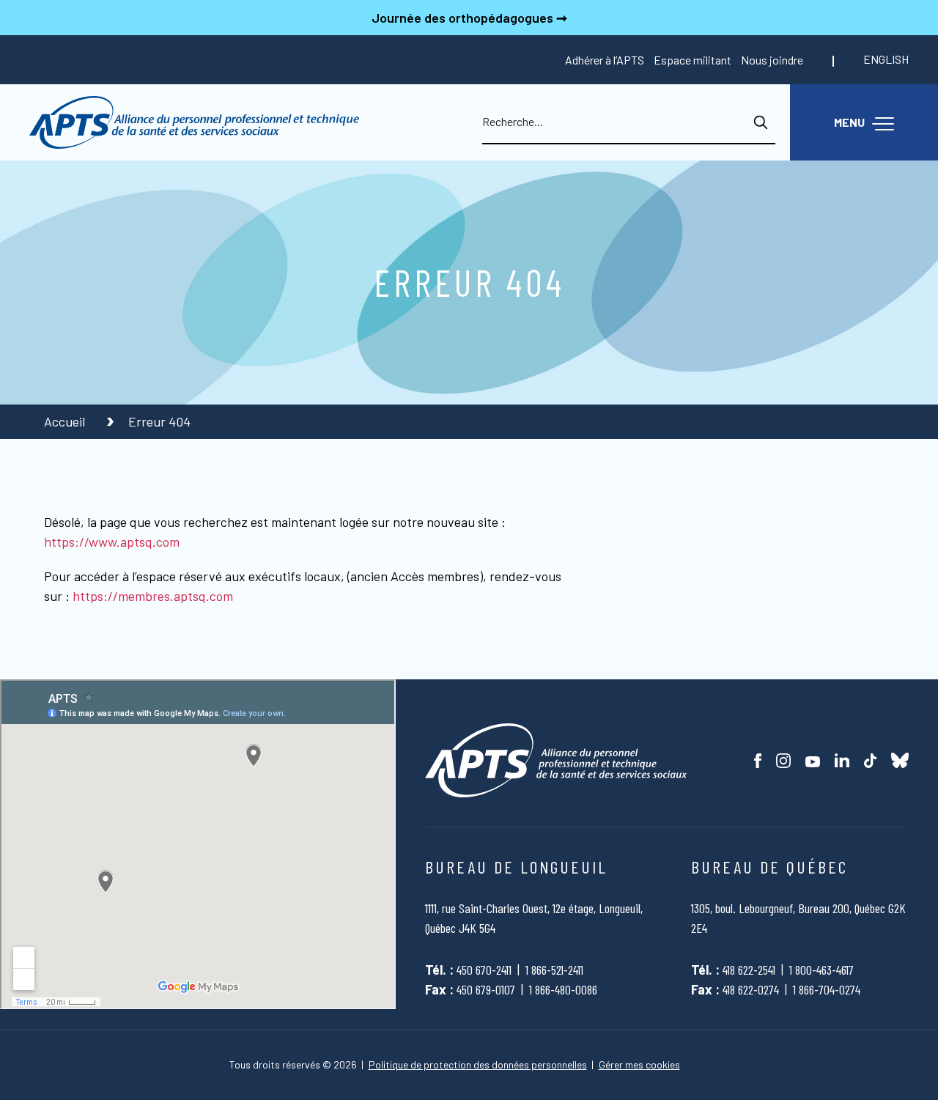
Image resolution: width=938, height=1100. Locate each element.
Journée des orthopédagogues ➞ (469, 18)
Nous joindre (772, 60)
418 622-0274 (751, 989)
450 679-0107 (486, 989)
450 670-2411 (484, 969)
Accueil (66, 421)
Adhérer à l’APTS (604, 60)
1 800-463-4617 (821, 969)
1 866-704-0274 (826, 989)
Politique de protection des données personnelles (478, 1065)
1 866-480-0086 (563, 989)
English (886, 59)
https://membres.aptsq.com (153, 596)
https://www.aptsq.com (112, 542)
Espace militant (692, 60)
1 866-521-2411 (554, 969)
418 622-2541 (749, 969)
